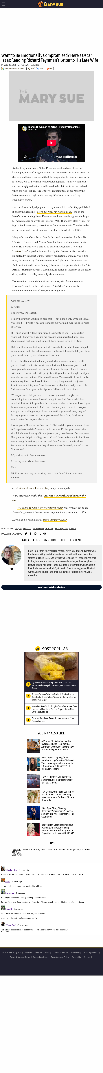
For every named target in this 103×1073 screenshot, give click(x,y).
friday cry (18, 528)
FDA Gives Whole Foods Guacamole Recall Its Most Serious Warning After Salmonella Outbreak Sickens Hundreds (58, 796)
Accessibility (76, 952)
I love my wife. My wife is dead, (54, 211)
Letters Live (20, 251)
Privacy (48, 952)
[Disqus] (51, 898)
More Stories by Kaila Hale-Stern (51, 587)
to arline (72, 528)
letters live (27, 528)
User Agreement (91, 952)
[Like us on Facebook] (30, 534)
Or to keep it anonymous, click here (73, 849)
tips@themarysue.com (55, 519)
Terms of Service (61, 952)
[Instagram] (35, 534)
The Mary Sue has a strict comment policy (40, 507)
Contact (87, 957)
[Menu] (3, 4)
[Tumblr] (40, 534)
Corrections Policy (40, 957)
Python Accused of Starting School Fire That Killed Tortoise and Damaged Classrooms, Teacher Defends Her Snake (54, 685)
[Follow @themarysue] (26, 534)
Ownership (76, 957)
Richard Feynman (61, 528)
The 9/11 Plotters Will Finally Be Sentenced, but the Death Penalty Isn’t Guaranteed (57, 779)
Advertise (38, 952)
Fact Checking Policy (60, 957)
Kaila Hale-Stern (10, 65)
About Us (28, 952)
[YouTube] (45, 534)
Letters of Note (25, 488)
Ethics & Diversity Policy (20, 957)
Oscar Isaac (49, 528)
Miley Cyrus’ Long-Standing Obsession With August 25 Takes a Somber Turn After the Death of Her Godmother (57, 812)
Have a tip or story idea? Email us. (39, 849)
